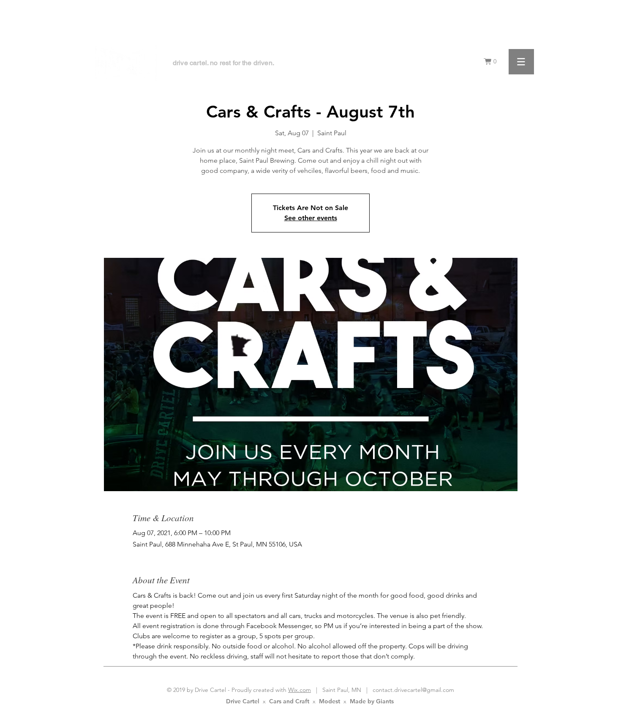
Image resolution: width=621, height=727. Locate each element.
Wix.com (299, 690)
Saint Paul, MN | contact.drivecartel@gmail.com (385, 690)
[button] (492, 61)
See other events (310, 218)
